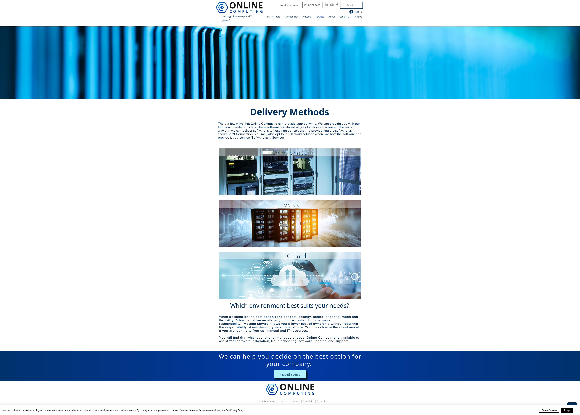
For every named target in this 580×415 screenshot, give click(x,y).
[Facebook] (337, 5)
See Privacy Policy (234, 410)
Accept (567, 410)
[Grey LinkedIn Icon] (326, 5)
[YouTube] (332, 5)
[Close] (576, 410)
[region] (290, 171)
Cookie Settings (549, 410)
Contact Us (321, 401)
